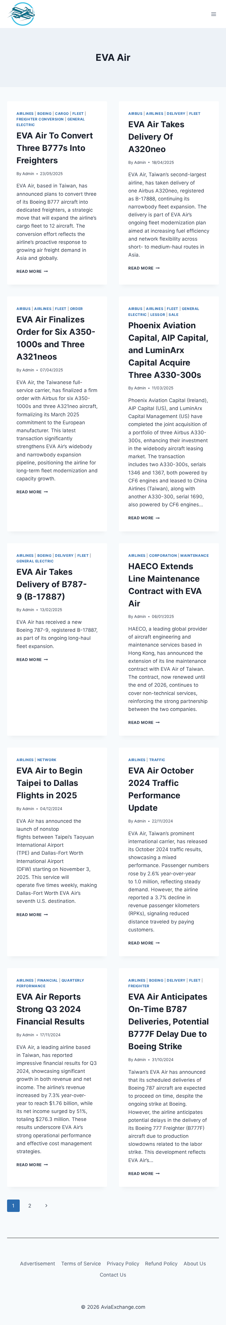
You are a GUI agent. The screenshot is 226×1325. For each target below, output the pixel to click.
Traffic (157, 760)
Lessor (157, 314)
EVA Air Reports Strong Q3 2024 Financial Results (50, 1009)
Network (46, 760)
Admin (28, 173)
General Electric (35, 561)
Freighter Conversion (40, 119)
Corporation (163, 555)
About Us (195, 1264)
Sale (173, 314)
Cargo (62, 113)
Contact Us (113, 1275)
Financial (47, 980)
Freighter (138, 986)
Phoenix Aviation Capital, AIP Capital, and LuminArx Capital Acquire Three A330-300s (168, 350)
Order (76, 308)
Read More (32, 271)
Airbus (135, 113)
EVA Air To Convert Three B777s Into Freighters (54, 147)
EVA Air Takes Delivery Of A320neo (156, 136)
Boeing (44, 113)
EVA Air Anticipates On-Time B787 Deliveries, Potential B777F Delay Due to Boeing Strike (168, 1021)
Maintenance (194, 555)
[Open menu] (213, 14)
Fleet (78, 113)
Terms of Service (81, 1264)
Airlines (25, 113)
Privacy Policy (123, 1264)
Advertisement (37, 1264)
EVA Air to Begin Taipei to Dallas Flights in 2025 (49, 783)
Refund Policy (161, 1264)
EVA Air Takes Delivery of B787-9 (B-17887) (51, 584)
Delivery (176, 113)
